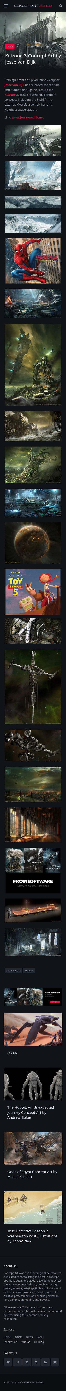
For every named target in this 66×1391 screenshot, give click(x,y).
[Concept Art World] (33, 6)
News (10, 46)
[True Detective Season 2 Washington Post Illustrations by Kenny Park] (33, 1207)
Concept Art (13, 970)
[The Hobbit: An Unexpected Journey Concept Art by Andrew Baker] (33, 1084)
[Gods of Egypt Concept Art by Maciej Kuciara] (33, 1148)
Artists (18, 1337)
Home (7, 1337)
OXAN (12, 1053)
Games (29, 970)
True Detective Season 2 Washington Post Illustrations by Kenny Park (32, 1236)
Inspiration (10, 1342)
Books (40, 1337)
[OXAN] (33, 1029)
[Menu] (6, 6)
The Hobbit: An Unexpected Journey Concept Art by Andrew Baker (30, 1112)
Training (39, 1342)
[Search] (60, 6)
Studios (25, 1342)
